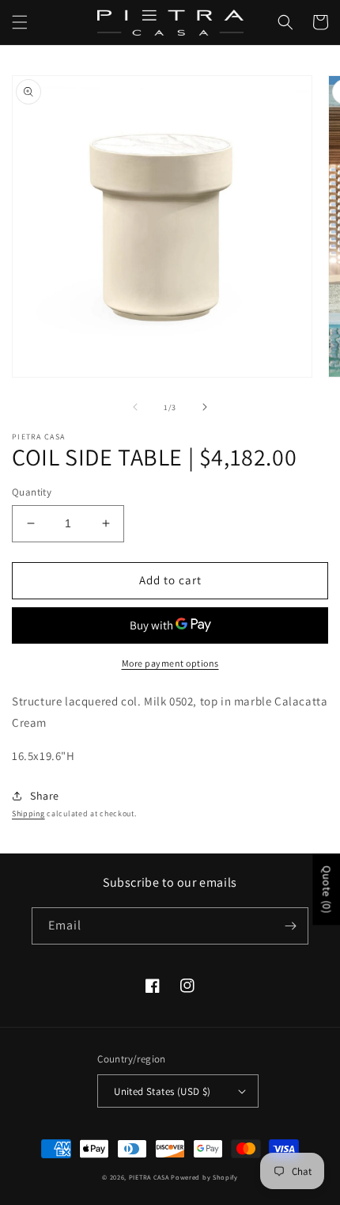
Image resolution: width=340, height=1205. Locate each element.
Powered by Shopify (204, 1177)
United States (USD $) (162, 1091)
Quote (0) (326, 890)
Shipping (28, 813)
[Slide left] (135, 407)
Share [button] (44, 796)
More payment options (170, 663)
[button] (19, 22)
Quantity (31, 492)
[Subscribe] (290, 926)
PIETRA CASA (149, 1177)
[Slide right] (204, 407)
